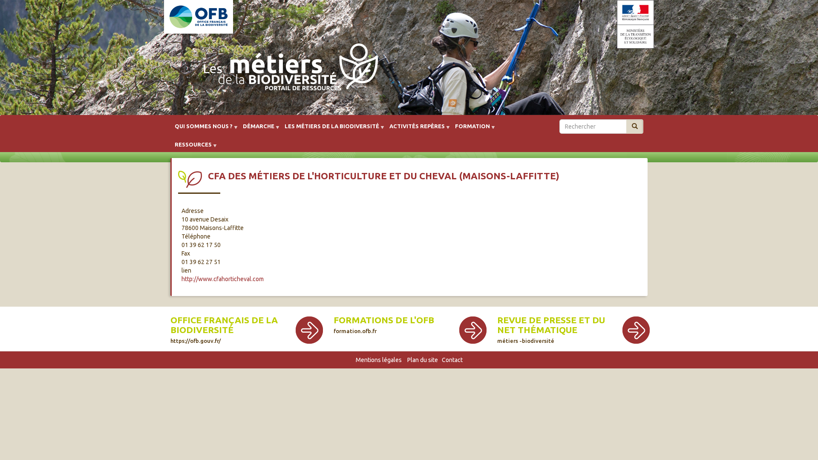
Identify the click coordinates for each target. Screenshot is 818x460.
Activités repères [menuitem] (414, 129)
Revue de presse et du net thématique (551, 325)
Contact (452, 359)
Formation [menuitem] (470, 129)
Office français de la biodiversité (224, 325)
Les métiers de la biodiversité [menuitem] (329, 129)
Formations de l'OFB (384, 320)
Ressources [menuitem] (191, 147)
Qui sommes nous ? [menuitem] (201, 129)
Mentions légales (379, 359)
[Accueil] (288, 69)
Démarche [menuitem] (256, 129)
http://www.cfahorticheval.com (222, 279)
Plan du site (422, 359)
